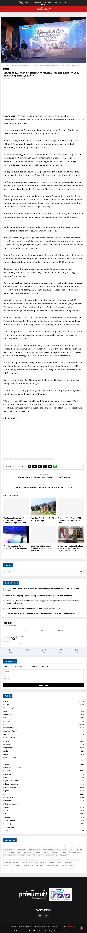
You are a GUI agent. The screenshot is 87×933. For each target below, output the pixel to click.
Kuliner (6, 741)
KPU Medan (27, 852)
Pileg (5, 777)
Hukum (6, 724)
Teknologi (7, 817)
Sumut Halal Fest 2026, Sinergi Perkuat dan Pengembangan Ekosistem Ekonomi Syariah (39, 613)
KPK (19, 852)
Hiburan (6, 721)
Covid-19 (77, 846)
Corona (68, 846)
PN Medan (47, 859)
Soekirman (68, 862)
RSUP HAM (51, 862)
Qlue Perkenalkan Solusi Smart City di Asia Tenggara (15, 547)
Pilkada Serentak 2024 (12, 787)
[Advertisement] (43, 98)
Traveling (7, 824)
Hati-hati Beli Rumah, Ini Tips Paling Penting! (43, 519)
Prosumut (40, 862)
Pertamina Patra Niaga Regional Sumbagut (19, 859)
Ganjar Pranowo (47, 849)
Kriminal (6, 738)
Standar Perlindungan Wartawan (50, 931)
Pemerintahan (8, 767)
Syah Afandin (28, 865)
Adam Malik (8, 846)
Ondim (64, 852)
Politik (5, 794)
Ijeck (71, 849)
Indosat (79, 849)
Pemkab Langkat (24, 855)
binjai (18, 846)
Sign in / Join (61, 2)
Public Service (8, 797)
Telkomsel (40, 865)
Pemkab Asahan (10, 855)
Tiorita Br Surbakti (68, 865)
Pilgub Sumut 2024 (11, 781)
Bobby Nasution (28, 846)
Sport (5, 810)
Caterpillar (19, 459)
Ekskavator (29, 459)
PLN (39, 859)
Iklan (64, 931)
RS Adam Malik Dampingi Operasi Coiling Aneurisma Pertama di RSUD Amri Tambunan (37, 596)
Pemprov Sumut (51, 855)
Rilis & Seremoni (9, 804)
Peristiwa (7, 774)
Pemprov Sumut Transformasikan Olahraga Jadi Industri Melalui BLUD (31, 608)
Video (5, 830)
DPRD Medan (9, 849)
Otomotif (7, 764)
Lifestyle (6, 744)
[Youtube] (39, 915)
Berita (5, 701)
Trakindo (50, 459)
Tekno (5, 814)
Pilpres (6, 791)
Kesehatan (7, 731)
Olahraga (6, 757)
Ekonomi (6, 69)
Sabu (59, 862)
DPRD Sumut (21, 849)
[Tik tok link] (45, 4)
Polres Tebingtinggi (12, 862)
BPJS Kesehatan (43, 846)
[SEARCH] (81, 572)
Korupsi (6, 734)
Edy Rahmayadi (33, 849)
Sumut (18, 865)
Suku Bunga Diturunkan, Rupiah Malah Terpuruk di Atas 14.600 (42, 548)
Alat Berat (8, 459)
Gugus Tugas (61, 849)
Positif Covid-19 (28, 862)
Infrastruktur (8, 728)
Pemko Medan (37, 855)
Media (5, 751)
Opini (5, 761)
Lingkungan (8, 747)
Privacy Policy (73, 931)
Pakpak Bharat (74, 852)
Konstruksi (40, 459)
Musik (5, 754)
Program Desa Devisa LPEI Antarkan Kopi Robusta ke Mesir (69, 520)
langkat (38, 852)
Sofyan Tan (8, 865)
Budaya (6, 704)
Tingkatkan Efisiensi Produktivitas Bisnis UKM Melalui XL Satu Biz (44, 487)
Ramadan (7, 800)
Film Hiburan (8, 714)
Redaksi (16, 931)
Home (10, 931)
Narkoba (55, 852)
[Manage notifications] (81, 928)
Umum (6, 827)
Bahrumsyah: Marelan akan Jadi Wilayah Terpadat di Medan (43, 477)
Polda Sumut (58, 859)
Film (5, 711)
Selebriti (6, 807)
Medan (46, 852)
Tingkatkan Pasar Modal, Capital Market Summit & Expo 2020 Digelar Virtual (14, 520)
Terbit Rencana (52, 865)
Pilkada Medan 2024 (11, 784)
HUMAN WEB (72, 926)
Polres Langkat (71, 859)
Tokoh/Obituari (9, 820)
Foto (5, 718)
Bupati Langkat (57, 846)
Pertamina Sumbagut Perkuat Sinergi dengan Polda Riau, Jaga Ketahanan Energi (70, 548)
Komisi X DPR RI (9, 852)
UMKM (7, 869)
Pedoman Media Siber (29, 931)
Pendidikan (7, 771)
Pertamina (63, 855)
